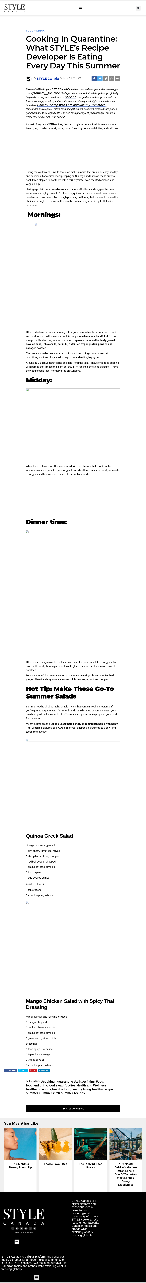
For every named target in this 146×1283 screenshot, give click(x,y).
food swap (55, 1085)
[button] (80, 7)
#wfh (77, 1081)
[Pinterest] (17, 1228)
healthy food (61, 1089)
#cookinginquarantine (57, 1081)
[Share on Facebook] (94, 78)
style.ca (70, 97)
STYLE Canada (48, 78)
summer (32, 1093)
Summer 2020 (49, 1093)
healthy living (81, 1089)
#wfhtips (88, 1081)
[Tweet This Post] (100, 78)
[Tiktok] (34, 1228)
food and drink (36, 1085)
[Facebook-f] (21, 1228)
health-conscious (38, 1089)
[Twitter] (26, 1228)
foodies (70, 1085)
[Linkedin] (30, 1228)
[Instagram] (12, 1228)
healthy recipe (102, 1089)
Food (99, 1081)
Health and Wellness (92, 1085)
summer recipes (73, 1093)
